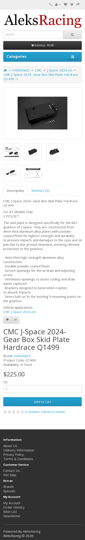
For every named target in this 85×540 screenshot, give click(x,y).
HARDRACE (20, 70)
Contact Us (11, 470)
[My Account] (58, 4)
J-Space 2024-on (59, 70)
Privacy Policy (13, 454)
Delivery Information (18, 450)
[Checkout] (78, 4)
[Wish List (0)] (65, 4)
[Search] (72, 34)
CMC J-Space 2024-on (19, 312)
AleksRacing (32, 531)
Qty (5, 382)
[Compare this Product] (15, 319)
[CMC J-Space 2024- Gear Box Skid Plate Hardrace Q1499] (42, 113)
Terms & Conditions (18, 459)
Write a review (54, 411)
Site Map (9, 475)
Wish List (10, 511)
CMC (38, 70)
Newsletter (11, 516)
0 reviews (32, 411)
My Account (11, 503)
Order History (14, 507)
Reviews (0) (40, 190)
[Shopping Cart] (71, 4)
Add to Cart (42, 401)
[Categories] (72, 57)
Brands (8, 486)
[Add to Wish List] (7, 319)
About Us (10, 446)
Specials (9, 491)
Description (15, 190)
